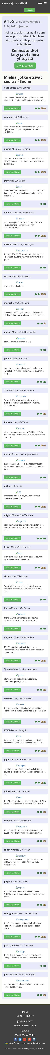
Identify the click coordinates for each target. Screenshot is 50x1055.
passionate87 (11, 974)
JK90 (6, 180)
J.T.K (6, 730)
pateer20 (9, 332)
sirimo (7, 576)
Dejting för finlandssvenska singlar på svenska (26, 1043)
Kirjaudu (29, 10)
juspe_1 (8, 881)
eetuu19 (8, 454)
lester (7, 547)
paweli (7, 148)
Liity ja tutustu (25, 65)
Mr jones (8, 637)
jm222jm (9, 945)
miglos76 (9, 515)
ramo (7, 117)
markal (8, 302)
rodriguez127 (11, 913)
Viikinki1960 (10, 244)
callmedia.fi (41, 1049)
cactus (7, 276)
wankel (8, 698)
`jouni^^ (8, 669)
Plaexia (8, 422)
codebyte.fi (24, 1049)
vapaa (7, 87)
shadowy (9, 849)
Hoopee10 (9, 820)
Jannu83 (8, 358)
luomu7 (8, 212)
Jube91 (7, 791)
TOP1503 (8, 390)
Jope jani (8, 759)
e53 (6, 486)
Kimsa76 (8, 608)
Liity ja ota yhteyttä (13, 108)
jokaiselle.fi (14, 3)
